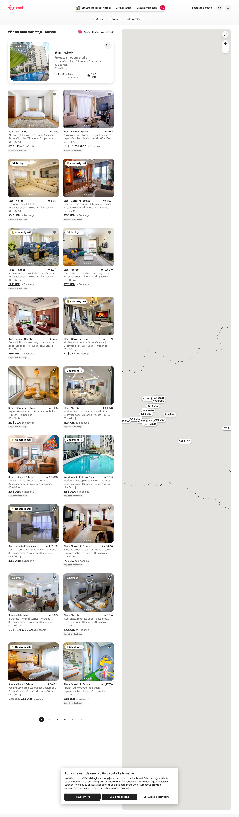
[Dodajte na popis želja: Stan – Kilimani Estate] (109, 94)
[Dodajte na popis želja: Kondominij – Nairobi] (54, 301)
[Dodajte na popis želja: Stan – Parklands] (54, 94)
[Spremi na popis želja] (108, 45)
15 (80, 719)
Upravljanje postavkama (157, 796)
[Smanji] (225, 50)
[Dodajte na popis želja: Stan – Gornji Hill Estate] (109, 163)
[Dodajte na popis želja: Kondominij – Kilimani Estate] (109, 439)
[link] (34, 719)
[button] (60, 74)
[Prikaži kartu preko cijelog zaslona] (225, 34)
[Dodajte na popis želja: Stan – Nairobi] (54, 163)
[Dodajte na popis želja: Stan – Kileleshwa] (54, 577)
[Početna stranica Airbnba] (16, 7)
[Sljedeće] (88, 719)
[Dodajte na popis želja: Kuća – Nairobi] (54, 232)
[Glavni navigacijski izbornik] (228, 8)
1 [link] (41, 719)
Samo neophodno (119, 796)
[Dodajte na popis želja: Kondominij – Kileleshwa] (54, 508)
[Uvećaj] (225, 43)
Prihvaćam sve (82, 796)
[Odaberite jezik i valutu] (219, 8)
